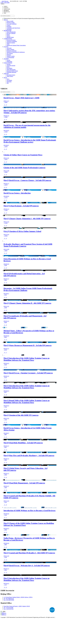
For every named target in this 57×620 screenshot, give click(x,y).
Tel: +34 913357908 (8, 607)
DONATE (52, 609)
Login (2, 2)
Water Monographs (11, 69)
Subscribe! (9, 81)
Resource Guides (11, 22)
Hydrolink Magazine (11, 72)
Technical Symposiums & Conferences (16, 52)
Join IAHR (6, 2)
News (8, 79)
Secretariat (9, 29)
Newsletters (9, 80)
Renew (8, 34)
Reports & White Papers (12, 71)
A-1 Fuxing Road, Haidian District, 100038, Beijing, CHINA (18, 597)
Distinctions (9, 61)
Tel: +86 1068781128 (9, 598)
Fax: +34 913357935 (8, 609)
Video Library (10, 76)
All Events (9, 48)
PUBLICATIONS (8, 62)
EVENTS (6, 46)
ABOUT (6, 19)
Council (8, 25)
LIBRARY (6, 73)
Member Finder (10, 37)
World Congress (10, 49)
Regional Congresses (11, 50)
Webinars (9, 54)
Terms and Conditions (6, 618)
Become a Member (11, 33)
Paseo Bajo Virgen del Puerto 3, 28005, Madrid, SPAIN (17, 606)
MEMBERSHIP (7, 30)
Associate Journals (11, 65)
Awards (8, 60)
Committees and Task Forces (13, 28)
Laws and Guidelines (11, 23)
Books (8, 66)
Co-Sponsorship (10, 57)
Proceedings (9, 68)
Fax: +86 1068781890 (9, 600)
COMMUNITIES (8, 38)
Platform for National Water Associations (16, 45)
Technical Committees (12, 41)
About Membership (11, 32)
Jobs (8, 83)
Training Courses (11, 56)
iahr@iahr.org (5, 1)
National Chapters (11, 42)
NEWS (5, 77)
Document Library (11, 75)
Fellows (8, 36)
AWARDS (6, 58)
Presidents (9, 26)
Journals (8, 64)
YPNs (8, 44)
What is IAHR (10, 21)
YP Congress (10, 53)
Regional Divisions (11, 40)
